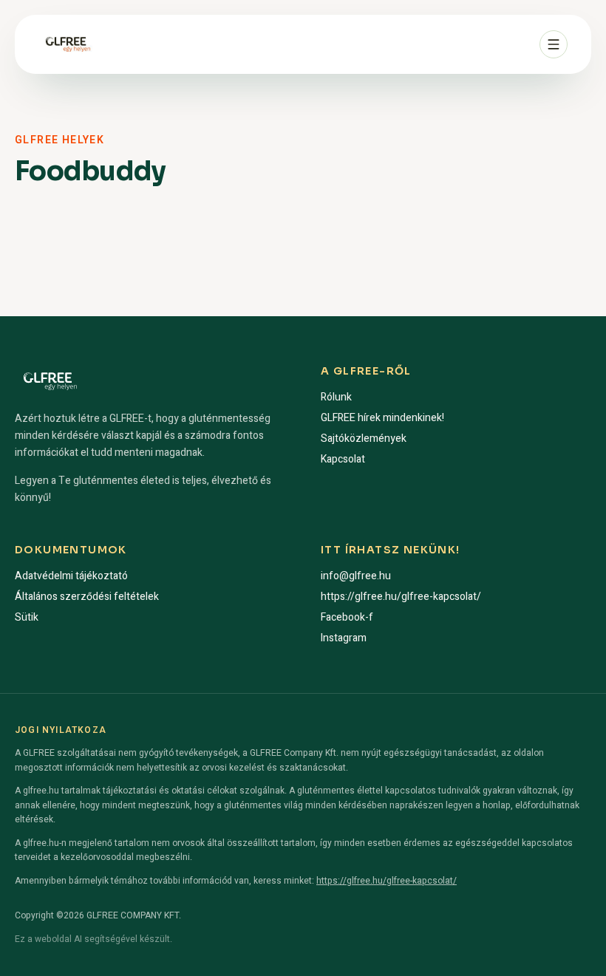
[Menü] (553, 44)
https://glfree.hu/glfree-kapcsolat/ (401, 596)
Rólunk (336, 397)
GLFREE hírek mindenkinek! (382, 418)
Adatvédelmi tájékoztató (71, 576)
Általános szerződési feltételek (87, 596)
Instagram (344, 638)
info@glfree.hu (356, 576)
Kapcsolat (343, 459)
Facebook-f (347, 617)
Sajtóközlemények (363, 438)
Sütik (26, 617)
